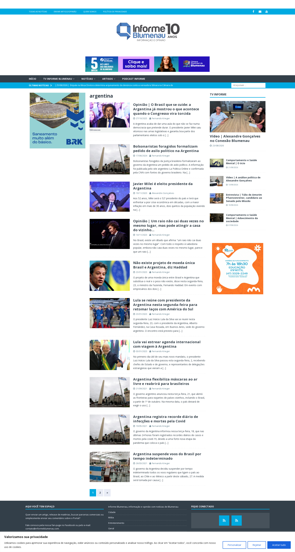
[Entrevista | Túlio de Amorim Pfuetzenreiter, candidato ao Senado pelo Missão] (216, 198)
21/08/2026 (233, 167)
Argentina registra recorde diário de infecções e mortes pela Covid (165, 418)
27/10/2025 (141, 118)
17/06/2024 (141, 155)
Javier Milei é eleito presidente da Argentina (163, 185)
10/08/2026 (233, 205)
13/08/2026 (233, 184)
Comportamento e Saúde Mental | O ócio (241, 162)
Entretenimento (116, 522)
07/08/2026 (233, 225)
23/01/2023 (141, 272)
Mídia (111, 517)
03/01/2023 (141, 351)
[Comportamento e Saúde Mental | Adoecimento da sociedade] (216, 218)
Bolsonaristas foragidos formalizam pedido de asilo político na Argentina (166, 148)
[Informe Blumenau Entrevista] (236, 520)
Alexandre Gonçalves (163, 193)
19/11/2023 (141, 193)
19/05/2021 (141, 426)
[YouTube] (267, 12)
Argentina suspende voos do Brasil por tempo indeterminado (167, 456)
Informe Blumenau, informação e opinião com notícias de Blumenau (143, 506)
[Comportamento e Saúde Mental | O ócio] (216, 164)
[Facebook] (253, 12)
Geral (111, 528)
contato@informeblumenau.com (42, 528)
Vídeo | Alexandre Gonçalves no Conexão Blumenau (235, 138)
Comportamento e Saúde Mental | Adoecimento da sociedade (242, 218)
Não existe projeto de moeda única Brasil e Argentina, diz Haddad (164, 265)
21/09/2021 (141, 388)
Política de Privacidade (115, 11)
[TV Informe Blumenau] (224, 520)
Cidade (112, 512)
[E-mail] (260, 12)
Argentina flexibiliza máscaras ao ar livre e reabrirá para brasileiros (165, 381)
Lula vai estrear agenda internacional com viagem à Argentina (167, 344)
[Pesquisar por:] (248, 85)
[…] (166, 135)
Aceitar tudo (279, 545)
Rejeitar (256, 545)
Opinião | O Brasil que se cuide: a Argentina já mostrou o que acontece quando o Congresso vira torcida (166, 109)
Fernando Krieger (161, 118)
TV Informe (218, 94)
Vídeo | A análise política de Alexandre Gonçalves (243, 179)
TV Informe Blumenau (57, 78)
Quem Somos (89, 11)
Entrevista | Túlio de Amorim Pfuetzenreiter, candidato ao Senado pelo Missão (244, 197)
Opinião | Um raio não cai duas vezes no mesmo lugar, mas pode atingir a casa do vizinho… (168, 225)
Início (32, 78)
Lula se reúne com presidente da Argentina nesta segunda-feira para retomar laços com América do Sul (165, 304)
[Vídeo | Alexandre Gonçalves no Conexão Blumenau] (237, 116)
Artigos (107, 78)
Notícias (87, 78)
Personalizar (234, 545)
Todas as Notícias (38, 11)
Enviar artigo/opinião (65, 11)
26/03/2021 (141, 463)
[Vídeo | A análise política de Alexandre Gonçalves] (216, 181)
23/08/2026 (218, 145)
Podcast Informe (133, 78)
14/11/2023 (141, 234)
